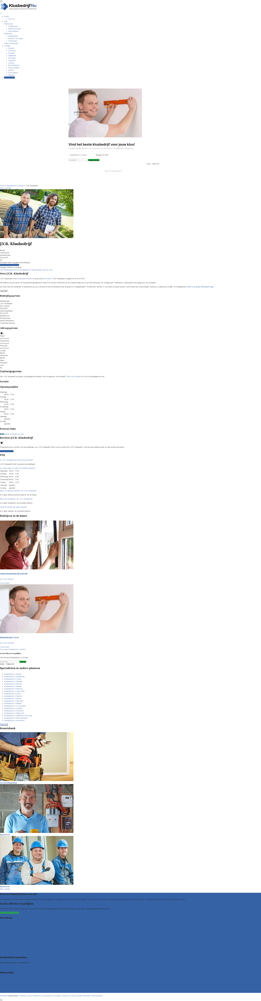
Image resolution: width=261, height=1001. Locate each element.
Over (2, 270)
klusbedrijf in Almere (25, 279)
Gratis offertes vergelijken (9, 265)
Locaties (7, 46)
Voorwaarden (47, 996)
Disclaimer (57, 996)
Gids (5, 21)
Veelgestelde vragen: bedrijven (11, 989)
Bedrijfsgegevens (10, 270)
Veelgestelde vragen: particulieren (12, 987)
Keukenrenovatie (14, 29)
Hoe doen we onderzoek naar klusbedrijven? (16, 983)
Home (6, 16)
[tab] (130, 460)
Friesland (11, 53)
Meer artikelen (5, 889)
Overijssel (11, 60)
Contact (3, 992)
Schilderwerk (13, 26)
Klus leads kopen (6, 965)
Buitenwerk (8, 34)
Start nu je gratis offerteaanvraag (200, 287)
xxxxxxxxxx (4, 338)
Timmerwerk (12, 41)
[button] (16, 460)
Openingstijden (37, 270)
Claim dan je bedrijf (74, 376)
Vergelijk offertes (94, 160)
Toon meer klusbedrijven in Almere (12, 649)
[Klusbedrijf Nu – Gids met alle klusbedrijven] (19, 10)
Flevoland (11, 51)
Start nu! (22, 661)
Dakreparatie (13, 36)
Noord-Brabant (13, 65)
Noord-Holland (13, 68)
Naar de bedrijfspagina (113, 171)
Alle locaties (4, 952)
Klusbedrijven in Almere (15, 186)
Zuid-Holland (13, 73)
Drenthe (11, 48)
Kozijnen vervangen (15, 38)
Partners (65, 996)
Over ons (11, 19)
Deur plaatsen (13, 31)
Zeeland (11, 75)
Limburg (11, 63)
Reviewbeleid (97, 996)
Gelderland (12, 56)
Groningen (12, 58)
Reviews (46, 270)
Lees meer (4, 291)
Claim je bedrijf (5, 188)
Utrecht (11, 70)
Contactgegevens (24, 270)
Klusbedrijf (4, 996)
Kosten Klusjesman (11, 43)
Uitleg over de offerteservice (10, 978)
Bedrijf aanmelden (6, 968)
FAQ (50, 270)
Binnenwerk (8, 24)
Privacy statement (33, 996)
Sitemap (22, 996)
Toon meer (4, 724)
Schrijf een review (6, 451)
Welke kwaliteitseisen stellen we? (12, 980)
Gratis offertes (9, 78)
